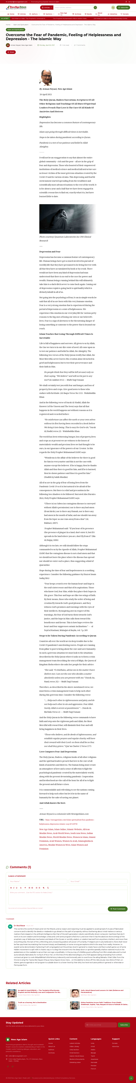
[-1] (29, 888)
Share (12, 52)
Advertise (115, 1046)
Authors (51, 1050)
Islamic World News (77, 1056)
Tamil (93, 1056)
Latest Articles (75, 1043)
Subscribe (124, 1025)
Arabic (93, 1050)
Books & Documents (77, 1059)
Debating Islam (75, 1062)
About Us (51, 1046)
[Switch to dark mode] (113, 8)
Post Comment (119, 909)
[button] (21, 888)
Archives (51, 1053)
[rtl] (25, 888)
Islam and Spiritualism (20, 25)
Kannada (94, 1062)
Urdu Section (74, 1050)
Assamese (94, 1059)
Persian (93, 1065)
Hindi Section (74, 1053)
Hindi (93, 1046)
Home (8, 25)
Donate (114, 1043)
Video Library (74, 1046)
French (93, 1069)
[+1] (32, 888)
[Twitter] (13, 1066)
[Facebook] (8, 1066)
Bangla (93, 1053)
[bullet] (39, 888)
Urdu (92, 1043)
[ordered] (36, 888)
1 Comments (80, 45)
